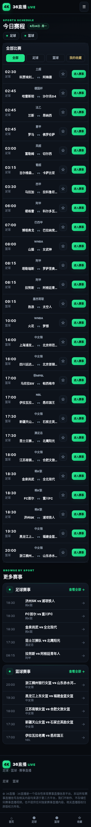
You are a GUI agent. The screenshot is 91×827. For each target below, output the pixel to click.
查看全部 (77, 589)
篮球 (31, 36)
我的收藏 (76, 58)
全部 (15, 58)
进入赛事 (79, 73)
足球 (13, 36)
